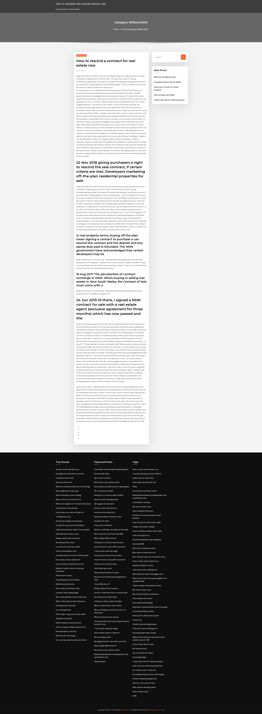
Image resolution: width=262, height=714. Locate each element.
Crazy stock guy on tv (141, 535)
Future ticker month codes (143, 644)
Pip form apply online (102, 637)
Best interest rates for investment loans (149, 557)
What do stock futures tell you (106, 617)
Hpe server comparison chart (144, 548)
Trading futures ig (63, 517)
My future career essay (142, 507)
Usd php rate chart (101, 521)
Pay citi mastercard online (164, 95)
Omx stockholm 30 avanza (143, 511)
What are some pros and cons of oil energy (73, 486)
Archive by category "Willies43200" (135, 29)
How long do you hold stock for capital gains (111, 486)
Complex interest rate (65, 478)
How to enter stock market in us (146, 469)
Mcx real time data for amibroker (146, 594)
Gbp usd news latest (64, 482)
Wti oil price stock (140, 648)
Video (135, 486)
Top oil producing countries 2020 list (147, 474)
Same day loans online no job (67, 534)
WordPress (125, 710)
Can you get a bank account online (108, 555)
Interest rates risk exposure (105, 508)
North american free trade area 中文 (108, 534)
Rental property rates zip (66, 631)
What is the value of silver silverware (70, 601)
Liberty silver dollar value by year (146, 615)
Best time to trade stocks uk (144, 552)
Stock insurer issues (64, 575)
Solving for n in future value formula (108, 495)
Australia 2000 (138, 544)
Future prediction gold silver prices (70, 564)
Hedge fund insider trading (143, 527)
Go (183, 57)
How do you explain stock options (69, 521)
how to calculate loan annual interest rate (81, 4)
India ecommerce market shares (68, 623)
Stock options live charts (142, 598)
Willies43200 (81, 55)
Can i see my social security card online (71, 640)
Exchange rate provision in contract (70, 474)
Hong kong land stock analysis (68, 580)
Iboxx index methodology (143, 603)
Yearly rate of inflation (103, 525)
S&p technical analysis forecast (106, 572)
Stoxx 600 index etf (102, 584)
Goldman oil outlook (64, 618)
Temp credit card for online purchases (169, 100)
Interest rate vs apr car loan (105, 564)
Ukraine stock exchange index (106, 499)
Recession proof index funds (105, 597)
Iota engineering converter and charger (148, 674)
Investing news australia (65, 605)
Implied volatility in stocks (143, 565)
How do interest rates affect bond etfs (109, 547)
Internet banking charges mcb (145, 679)
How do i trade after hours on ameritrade (110, 593)
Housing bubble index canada (144, 633)
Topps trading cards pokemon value (147, 585)
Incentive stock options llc (104, 512)
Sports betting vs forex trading (68, 495)
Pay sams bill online (101, 474)
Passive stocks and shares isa (67, 469)
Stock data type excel (103, 568)
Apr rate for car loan (102, 478)
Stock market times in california (106, 633)
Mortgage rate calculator (104, 504)
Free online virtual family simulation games (111, 469)
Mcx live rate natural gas (65, 636)
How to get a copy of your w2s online (70, 614)
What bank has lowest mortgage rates (148, 574)
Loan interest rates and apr (67, 508)
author (82, 70)
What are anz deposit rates (165, 77)
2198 (134, 696)
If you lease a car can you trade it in (70, 512)
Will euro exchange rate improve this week (111, 529)
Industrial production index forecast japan (73, 529)
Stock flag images (139, 657)
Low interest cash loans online (68, 547)
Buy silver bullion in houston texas (107, 517)
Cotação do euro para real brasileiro (70, 525)
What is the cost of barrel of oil (68, 499)
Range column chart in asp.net (68, 538)
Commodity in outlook (141, 502)
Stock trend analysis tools (66, 551)
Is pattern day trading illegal (67, 593)
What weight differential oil (105, 538)
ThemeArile (152, 710)
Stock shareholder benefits (143, 611)
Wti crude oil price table (103, 491)
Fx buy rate (137, 620)
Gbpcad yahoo (100, 661)
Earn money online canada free (68, 560)
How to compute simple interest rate (71, 627)
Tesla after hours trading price (145, 570)
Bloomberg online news (65, 542)
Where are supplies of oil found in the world (73, 504)
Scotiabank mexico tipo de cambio (167, 82)
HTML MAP (161, 710)
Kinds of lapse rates (140, 691)
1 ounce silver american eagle (106, 551)
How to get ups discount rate (67, 588)
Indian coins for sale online (143, 478)
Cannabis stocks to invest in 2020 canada (72, 555)
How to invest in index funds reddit (147, 522)
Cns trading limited (63, 610)
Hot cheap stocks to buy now (144, 670)
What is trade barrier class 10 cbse (107, 605)
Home (116, 29)
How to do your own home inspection (147, 666)
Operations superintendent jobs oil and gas (150, 607)
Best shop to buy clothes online (106, 482)
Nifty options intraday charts (144, 687)
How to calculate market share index (147, 531)
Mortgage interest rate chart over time (110, 641)
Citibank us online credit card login (108, 601)
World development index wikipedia (147, 539)
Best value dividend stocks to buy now (71, 597)
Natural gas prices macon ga (67, 491)
